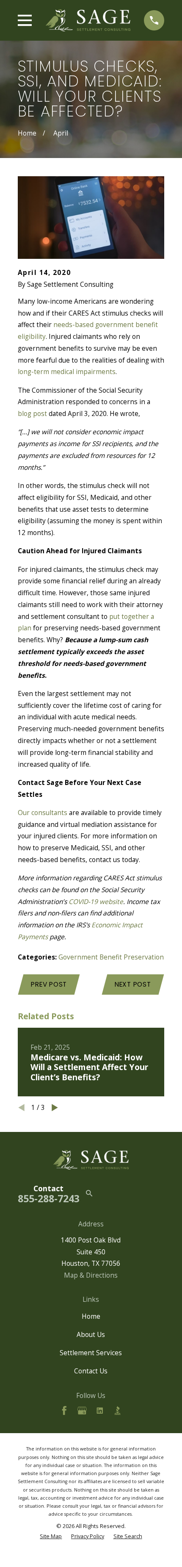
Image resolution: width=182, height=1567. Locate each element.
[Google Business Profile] (82, 1410)
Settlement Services (91, 1352)
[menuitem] (51, 1536)
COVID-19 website (96, 901)
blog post (32, 413)
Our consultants (42, 812)
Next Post (133, 984)
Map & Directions (91, 1275)
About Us (91, 1334)
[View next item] (54, 1107)
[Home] (88, 20)
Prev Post (49, 984)
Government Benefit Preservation (111, 957)
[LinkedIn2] (100, 1410)
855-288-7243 (49, 1198)
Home (91, 1316)
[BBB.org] (117, 1410)
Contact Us (91, 1371)
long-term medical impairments (67, 371)
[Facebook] (64, 1410)
